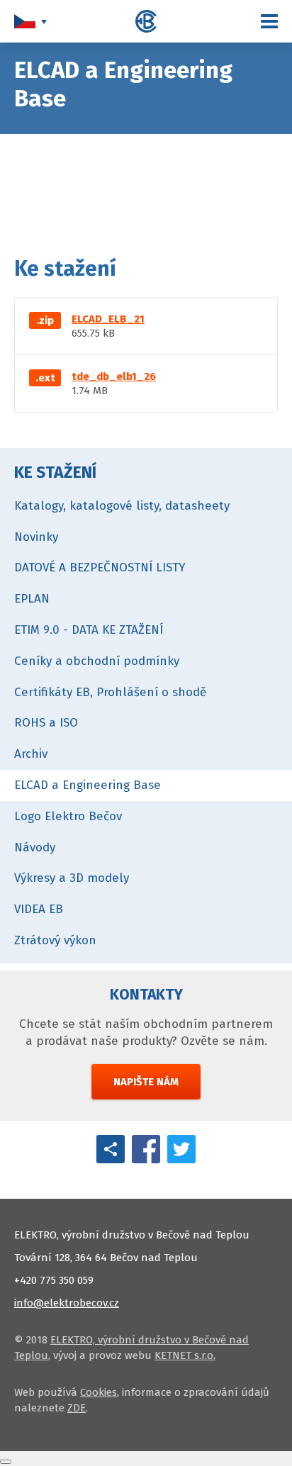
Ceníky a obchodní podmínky (96, 661)
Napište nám (146, 1081)
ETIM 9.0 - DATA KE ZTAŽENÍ (88, 629)
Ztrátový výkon (55, 940)
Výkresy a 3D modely (71, 878)
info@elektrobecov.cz (66, 1303)
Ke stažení (55, 472)
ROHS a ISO (46, 722)
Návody (34, 847)
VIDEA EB (38, 909)
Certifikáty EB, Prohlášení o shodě (110, 692)
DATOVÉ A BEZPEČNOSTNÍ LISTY (100, 567)
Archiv (30, 753)
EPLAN (32, 598)
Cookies (98, 1392)
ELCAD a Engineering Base (87, 785)
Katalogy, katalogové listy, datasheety (122, 505)
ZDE (76, 1407)
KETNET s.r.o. (185, 1355)
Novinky (36, 537)
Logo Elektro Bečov (68, 816)
